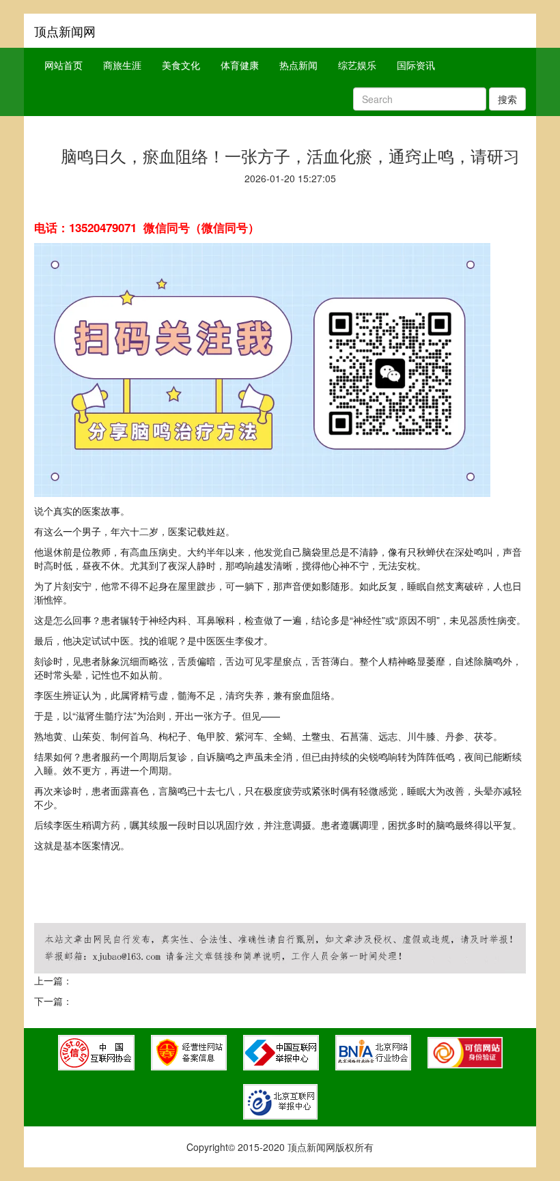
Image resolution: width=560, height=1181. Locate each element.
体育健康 (240, 65)
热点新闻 (298, 65)
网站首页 (63, 65)
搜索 (507, 99)
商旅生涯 (122, 65)
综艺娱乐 (357, 65)
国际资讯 (416, 65)
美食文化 (181, 65)
